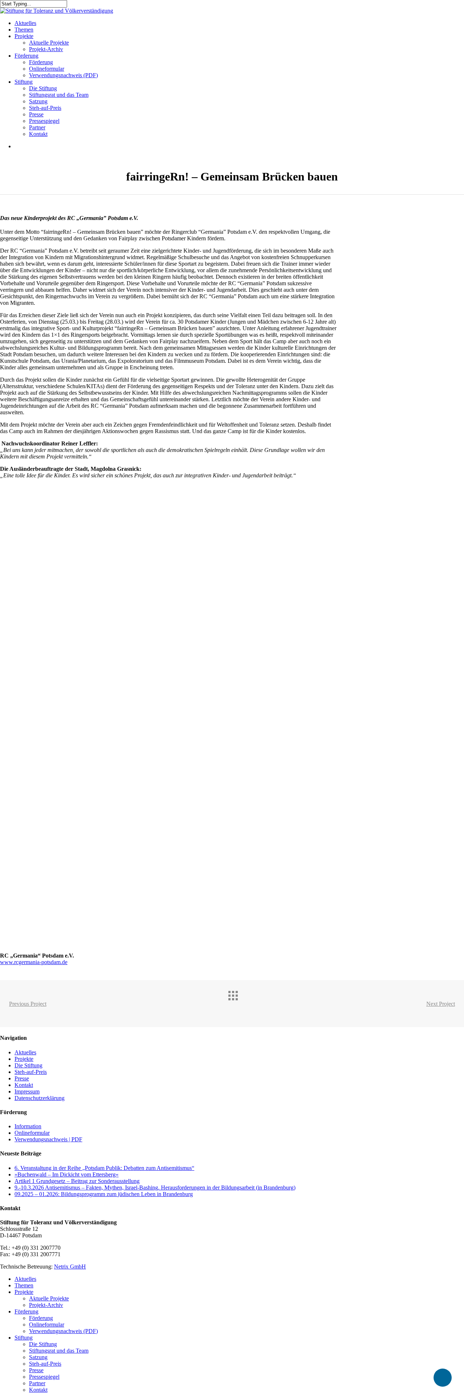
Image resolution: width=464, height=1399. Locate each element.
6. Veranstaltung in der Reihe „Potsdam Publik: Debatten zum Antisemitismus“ (104, 1168)
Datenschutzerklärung (39, 1098)
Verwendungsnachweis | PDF (48, 1139)
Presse (21, 1078)
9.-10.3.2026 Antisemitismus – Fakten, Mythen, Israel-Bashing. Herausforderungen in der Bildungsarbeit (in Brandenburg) (154, 1187)
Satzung (38, 1357)
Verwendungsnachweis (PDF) (63, 1331)
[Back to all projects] (239, 1002)
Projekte (23, 1059)
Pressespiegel (44, 1377)
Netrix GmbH (70, 1266)
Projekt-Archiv (46, 1305)
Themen (23, 1285)
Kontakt (23, 1085)
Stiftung (23, 1337)
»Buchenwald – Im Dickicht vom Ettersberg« (66, 1174)
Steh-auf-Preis (30, 1072)
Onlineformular (32, 1133)
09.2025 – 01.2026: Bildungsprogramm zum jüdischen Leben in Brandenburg (103, 1194)
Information (27, 1126)
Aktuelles (25, 1052)
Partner (37, 1383)
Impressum (27, 1091)
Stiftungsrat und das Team (58, 1351)
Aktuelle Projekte (49, 1298)
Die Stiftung (28, 1065)
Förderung (26, 1311)
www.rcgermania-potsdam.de (33, 962)
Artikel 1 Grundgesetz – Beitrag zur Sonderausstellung (77, 1181)
